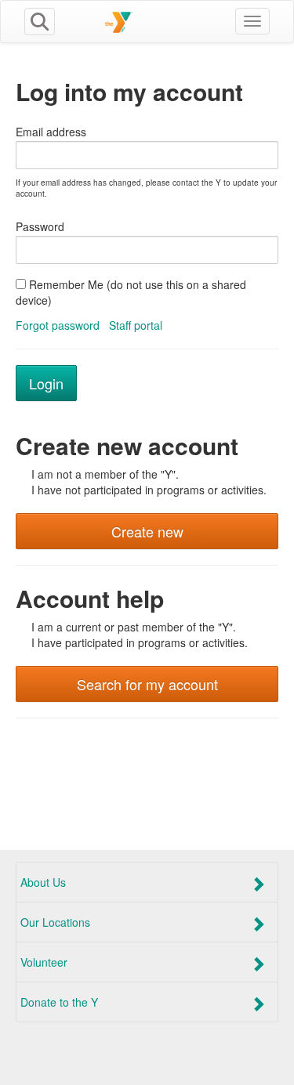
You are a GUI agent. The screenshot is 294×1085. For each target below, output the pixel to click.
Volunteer (43, 962)
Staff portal (135, 325)
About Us (43, 882)
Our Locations (55, 922)
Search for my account (147, 684)
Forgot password (58, 325)
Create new (147, 531)
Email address (51, 131)
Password (40, 226)
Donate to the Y (59, 1002)
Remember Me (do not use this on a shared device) (131, 292)
